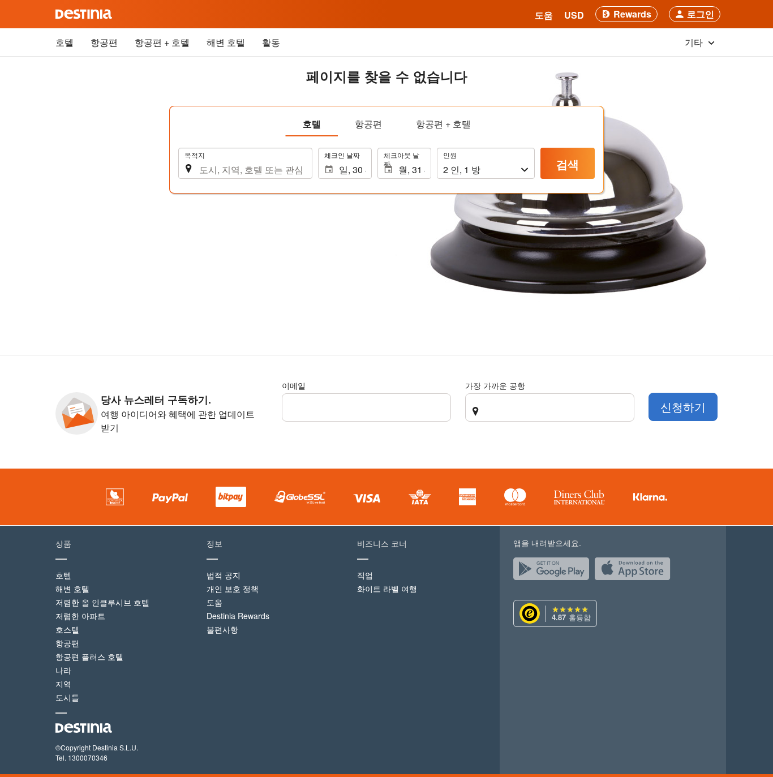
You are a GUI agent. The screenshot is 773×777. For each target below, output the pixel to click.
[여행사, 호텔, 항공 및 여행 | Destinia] (83, 14)
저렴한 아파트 (80, 615)
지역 (63, 683)
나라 (63, 670)
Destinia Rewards (238, 615)
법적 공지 (224, 575)
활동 (271, 42)
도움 (214, 602)
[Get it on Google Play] (554, 571)
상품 (63, 543)
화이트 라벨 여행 (387, 588)
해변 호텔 (226, 42)
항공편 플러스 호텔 (89, 656)
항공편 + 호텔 (162, 42)
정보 (214, 543)
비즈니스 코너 (382, 543)
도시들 (67, 697)
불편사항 (222, 629)
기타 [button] (695, 42)
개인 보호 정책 (233, 588)
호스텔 (67, 629)
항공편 (104, 42)
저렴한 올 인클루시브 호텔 (102, 602)
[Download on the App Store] (635, 571)
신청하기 (683, 406)
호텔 (64, 42)
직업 (365, 575)
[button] (574, 14)
